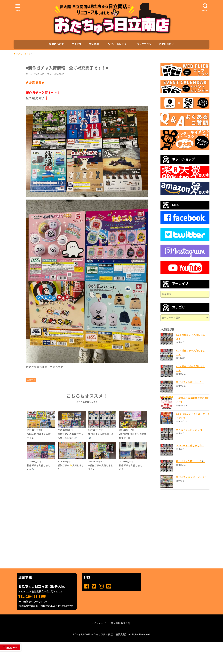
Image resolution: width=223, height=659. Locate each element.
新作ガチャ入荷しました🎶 (190, 461)
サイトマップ (98, 623)
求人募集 (94, 44)
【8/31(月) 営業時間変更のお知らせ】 (192, 400)
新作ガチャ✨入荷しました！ (191, 477)
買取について (56, 44)
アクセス (76, 44)
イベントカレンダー (118, 44)
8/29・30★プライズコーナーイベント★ (192, 416)
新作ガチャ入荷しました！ (190, 382)
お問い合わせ (166, 44)
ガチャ (32, 380)
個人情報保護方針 (120, 623)
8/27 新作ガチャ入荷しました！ (190, 352)
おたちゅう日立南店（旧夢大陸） (109, 634)
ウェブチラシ (144, 44)
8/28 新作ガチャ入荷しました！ (190, 336)
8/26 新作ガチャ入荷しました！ (190, 368)
